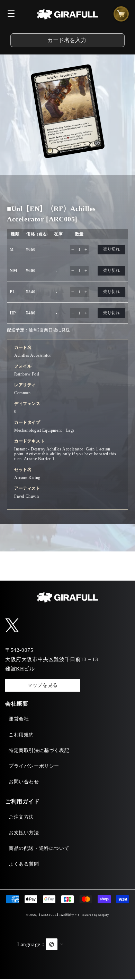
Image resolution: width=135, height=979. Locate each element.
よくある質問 (24, 864)
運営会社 (19, 718)
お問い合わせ (24, 781)
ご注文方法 (21, 817)
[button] (67, 953)
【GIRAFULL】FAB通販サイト (59, 915)
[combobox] (67, 40)
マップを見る (42, 685)
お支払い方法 (24, 832)
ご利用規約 (21, 734)
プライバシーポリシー (34, 766)
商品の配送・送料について (39, 848)
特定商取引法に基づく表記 (39, 750)
